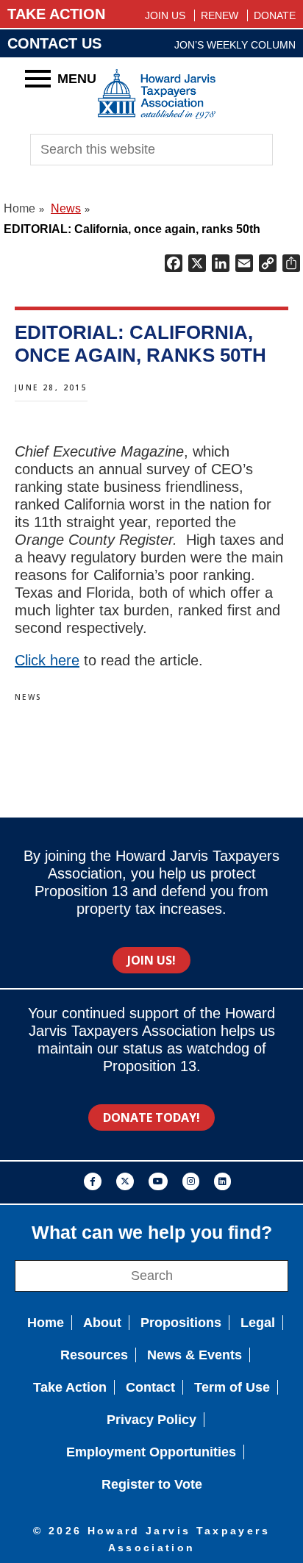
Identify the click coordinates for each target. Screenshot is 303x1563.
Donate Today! (151, 1117)
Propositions (180, 1322)
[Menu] (38, 78)
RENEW (219, 15)
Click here (47, 660)
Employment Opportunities (151, 1452)
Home (45, 1322)
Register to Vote (151, 1484)
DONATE (275, 15)
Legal (257, 1322)
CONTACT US (54, 43)
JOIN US (165, 15)
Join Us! (151, 960)
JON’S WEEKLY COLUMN (235, 45)
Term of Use (232, 1387)
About (102, 1322)
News (29, 697)
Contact (150, 1387)
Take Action (70, 1387)
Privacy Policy (151, 1419)
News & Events (194, 1355)
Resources (94, 1355)
